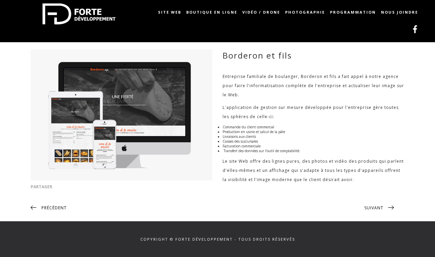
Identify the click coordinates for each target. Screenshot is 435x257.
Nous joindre (399, 12)
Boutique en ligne (211, 12)
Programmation (353, 12)
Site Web (169, 12)
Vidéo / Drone (261, 12)
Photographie (305, 12)
